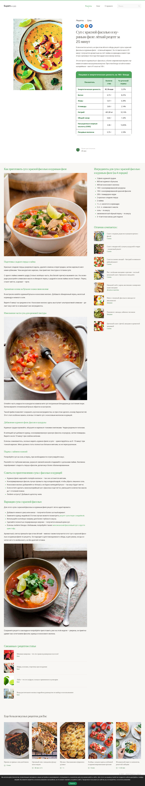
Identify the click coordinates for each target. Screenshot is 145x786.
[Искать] (139, 6)
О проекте (109, 6)
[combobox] (129, 6)
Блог (98, 6)
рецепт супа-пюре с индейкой (72, 516)
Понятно (72, 783)
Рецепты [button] (88, 6)
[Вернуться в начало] (10, 6)
